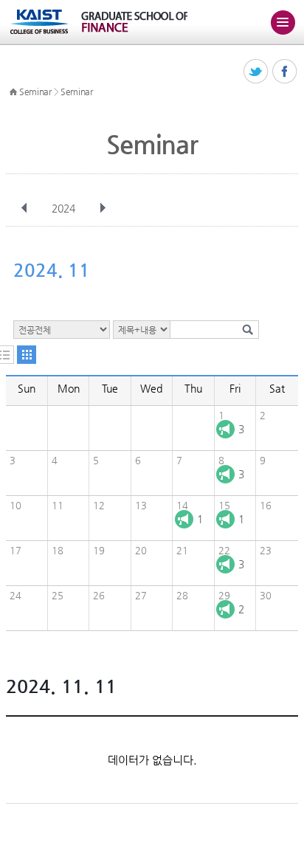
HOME (13, 92)
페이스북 (285, 72)
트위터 (256, 72)
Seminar (35, 91)
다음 (102, 208)
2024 (63, 208)
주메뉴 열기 (282, 22)
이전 (24, 208)
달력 (26, 354)
